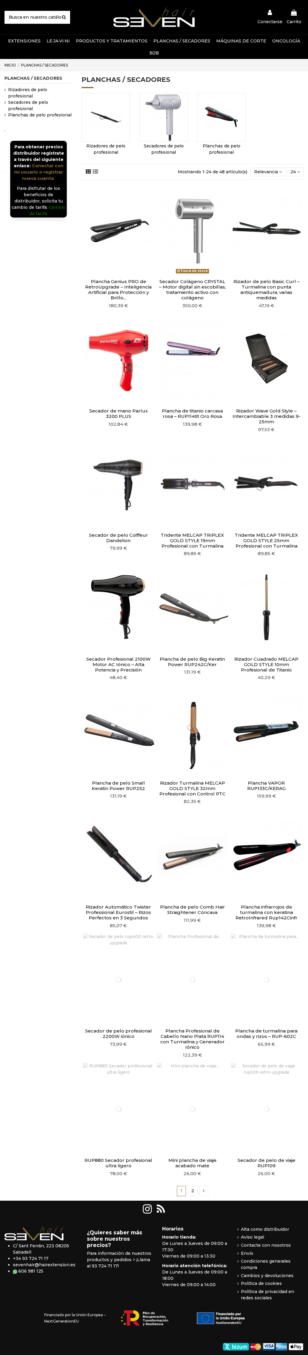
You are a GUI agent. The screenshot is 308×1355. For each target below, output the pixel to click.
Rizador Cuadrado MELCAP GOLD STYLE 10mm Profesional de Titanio (266, 664)
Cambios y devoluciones (267, 1275)
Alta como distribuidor (265, 1229)
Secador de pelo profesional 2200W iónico (118, 1033)
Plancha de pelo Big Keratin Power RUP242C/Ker (192, 661)
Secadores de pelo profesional (28, 105)
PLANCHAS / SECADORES (33, 78)
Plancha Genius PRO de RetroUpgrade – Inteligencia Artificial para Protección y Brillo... (118, 290)
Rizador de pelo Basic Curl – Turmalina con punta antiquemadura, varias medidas (266, 290)
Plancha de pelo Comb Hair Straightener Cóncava (192, 909)
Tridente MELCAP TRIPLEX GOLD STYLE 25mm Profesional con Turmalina (266, 540)
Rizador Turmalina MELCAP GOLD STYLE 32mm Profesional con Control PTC (192, 788)
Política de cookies (261, 1283)
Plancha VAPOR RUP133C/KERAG (266, 785)
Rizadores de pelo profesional (27, 93)
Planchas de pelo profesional (40, 115)
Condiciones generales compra (266, 1264)
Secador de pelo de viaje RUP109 (266, 1162)
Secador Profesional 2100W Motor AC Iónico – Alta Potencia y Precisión (118, 664)
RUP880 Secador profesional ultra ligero (118, 1162)
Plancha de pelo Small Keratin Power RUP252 (118, 785)
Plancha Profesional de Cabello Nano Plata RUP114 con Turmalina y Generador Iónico (192, 1039)
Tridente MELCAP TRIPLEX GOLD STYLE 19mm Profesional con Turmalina (192, 540)
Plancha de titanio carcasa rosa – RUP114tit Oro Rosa (192, 413)
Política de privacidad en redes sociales (267, 1295)
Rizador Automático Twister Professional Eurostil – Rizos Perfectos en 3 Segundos (118, 912)
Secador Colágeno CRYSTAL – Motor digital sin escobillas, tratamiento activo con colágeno (192, 290)
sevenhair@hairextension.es (44, 1264)
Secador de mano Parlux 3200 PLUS (118, 413)
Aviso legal (252, 1237)
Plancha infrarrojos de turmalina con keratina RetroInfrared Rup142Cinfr (266, 912)
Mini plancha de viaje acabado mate (192, 1162)
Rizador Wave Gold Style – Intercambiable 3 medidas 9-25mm (266, 416)
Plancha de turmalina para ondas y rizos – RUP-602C (266, 1033)
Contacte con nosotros (266, 1245)
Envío (247, 1253)
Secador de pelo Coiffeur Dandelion (118, 537)
